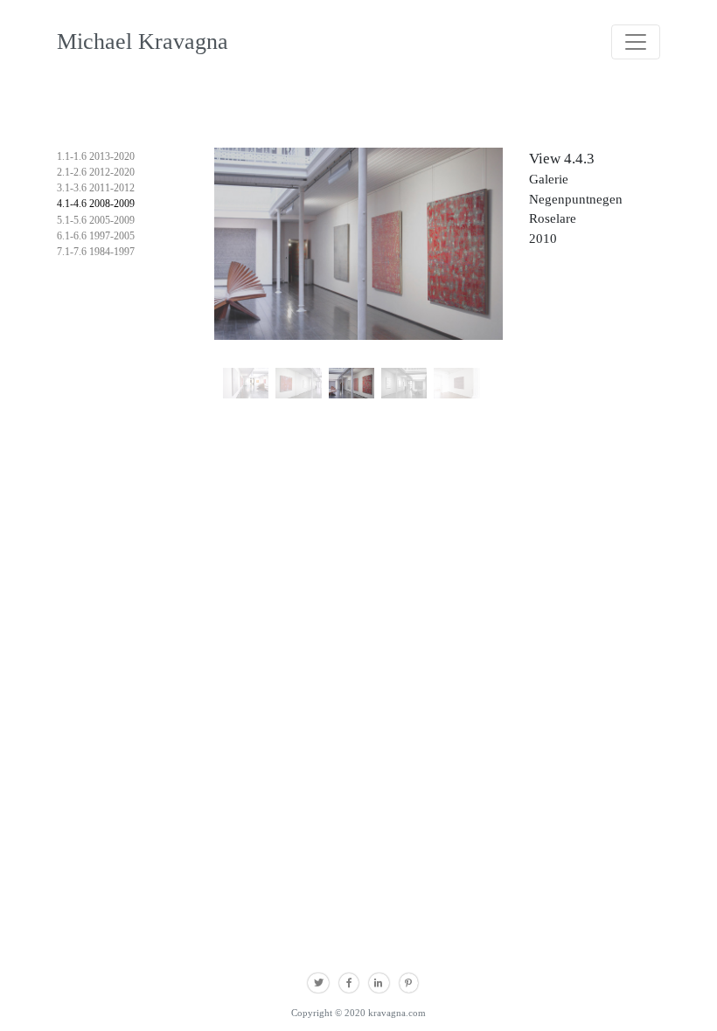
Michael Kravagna (142, 41)
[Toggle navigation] (635, 41)
